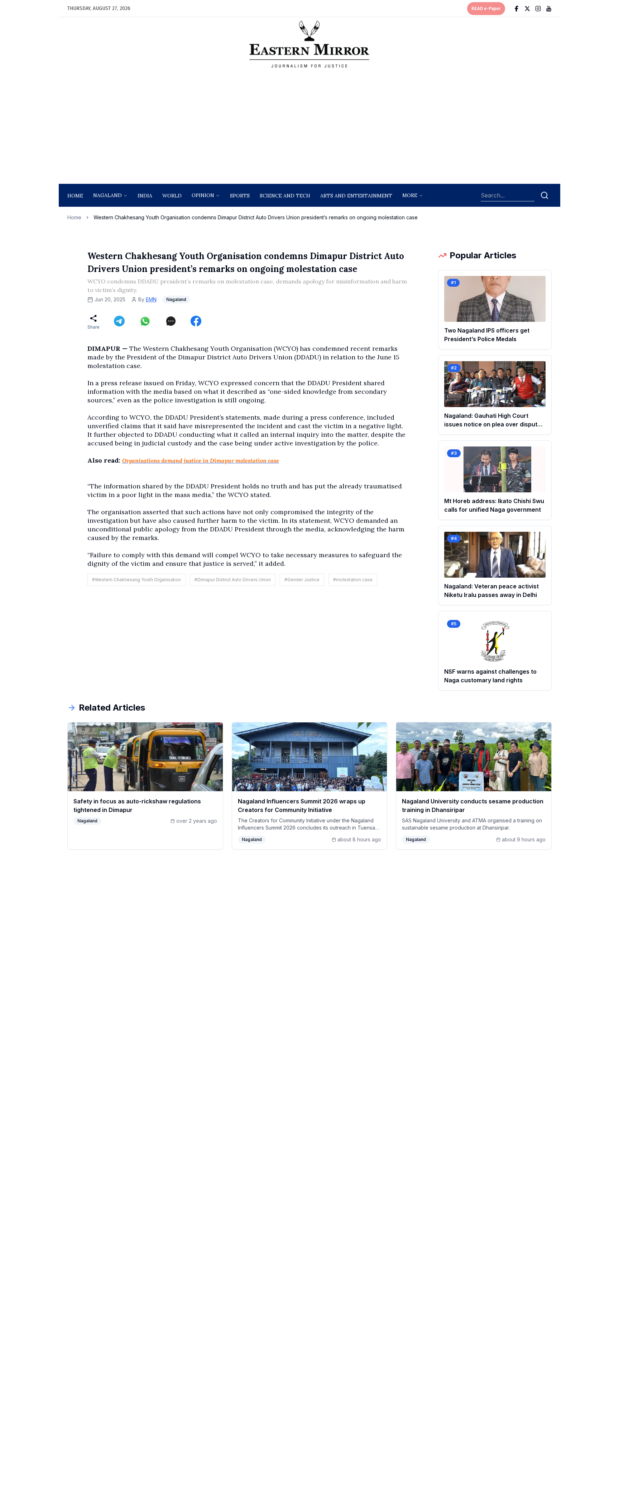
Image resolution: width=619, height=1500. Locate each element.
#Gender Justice (302, 579)
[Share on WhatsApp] (145, 321)
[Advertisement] (309, 128)
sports (240, 195)
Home (75, 195)
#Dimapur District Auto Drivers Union (233, 579)
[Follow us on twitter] (527, 8)
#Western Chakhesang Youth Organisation (136, 579)
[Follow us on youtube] (549, 8)
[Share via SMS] (170, 321)
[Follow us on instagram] (538, 8)
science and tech (285, 195)
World (172, 195)
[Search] (544, 195)
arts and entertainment (356, 195)
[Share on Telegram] (119, 321)
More (409, 195)
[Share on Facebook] (196, 321)
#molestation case (353, 579)
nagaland (107, 195)
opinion (203, 195)
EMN (151, 299)
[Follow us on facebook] (516, 8)
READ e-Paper (486, 8)
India (145, 195)
